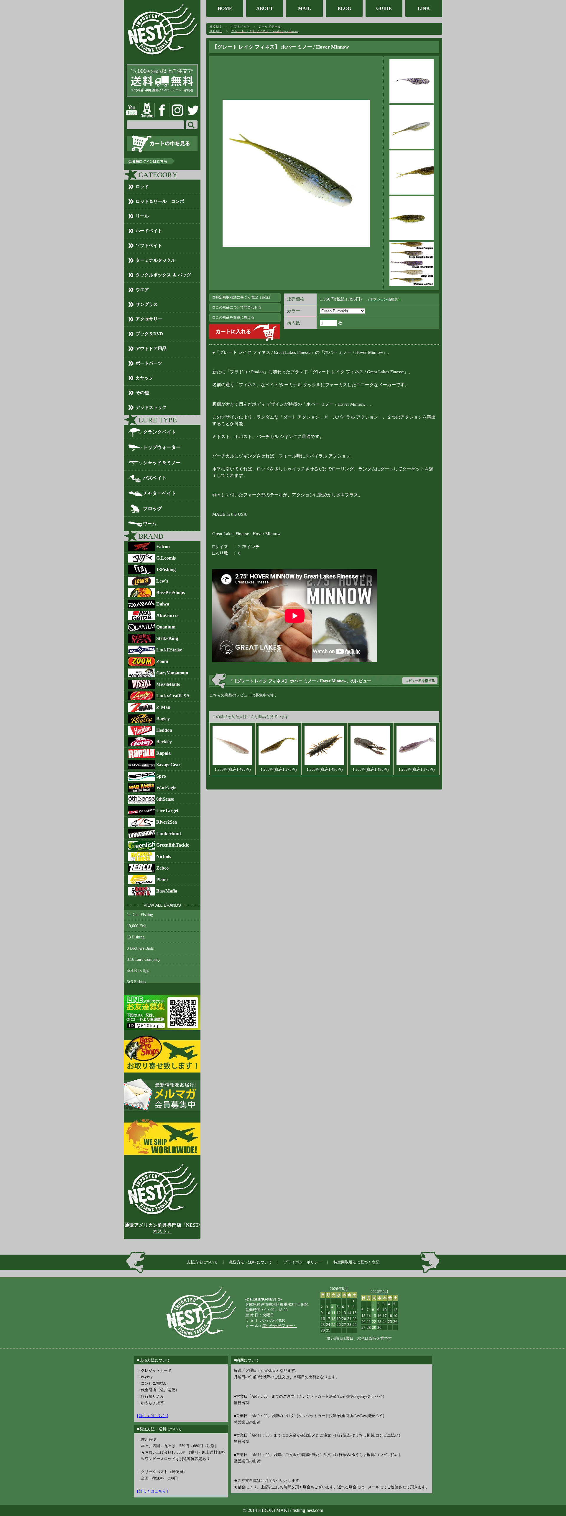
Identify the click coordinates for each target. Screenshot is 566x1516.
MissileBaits (168, 684)
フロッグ (152, 508)
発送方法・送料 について (250, 1262)
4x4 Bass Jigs (138, 970)
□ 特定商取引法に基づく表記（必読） (242, 297)
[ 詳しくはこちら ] (152, 1416)
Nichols (163, 856)
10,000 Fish (137, 926)
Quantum (165, 626)
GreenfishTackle (172, 844)
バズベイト (155, 477)
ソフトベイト (240, 26)
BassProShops (170, 592)
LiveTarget (167, 810)
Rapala (163, 753)
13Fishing (166, 569)
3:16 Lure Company (143, 959)
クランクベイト (159, 431)
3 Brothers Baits (140, 948)
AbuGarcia (167, 615)
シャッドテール (269, 26)
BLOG (344, 8)
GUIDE (384, 8)
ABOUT (264, 8)
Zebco (162, 867)
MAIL (304, 8)
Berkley (164, 741)
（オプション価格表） (384, 299)
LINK (424, 8)
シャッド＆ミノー (162, 462)
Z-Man (163, 707)
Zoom (162, 661)
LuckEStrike (169, 649)
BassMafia (166, 890)
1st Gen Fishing (140, 915)
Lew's (162, 580)
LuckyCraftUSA (173, 695)
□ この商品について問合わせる (237, 307)
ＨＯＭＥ (215, 26)
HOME (225, 8)
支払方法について (202, 1262)
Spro (161, 776)
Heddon (164, 730)
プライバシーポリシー (303, 1262)
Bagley (163, 718)
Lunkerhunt (168, 833)
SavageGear (168, 764)
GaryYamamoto (172, 672)
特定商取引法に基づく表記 (356, 1262)
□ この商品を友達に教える (233, 317)
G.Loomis (166, 557)
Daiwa (162, 603)
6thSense (165, 799)
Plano (162, 879)
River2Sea (166, 822)
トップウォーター (162, 447)
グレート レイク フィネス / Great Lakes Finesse (264, 31)
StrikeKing (167, 638)
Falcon (163, 546)
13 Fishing (135, 937)
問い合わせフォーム (279, 1325)
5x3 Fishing (137, 982)
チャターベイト (159, 493)
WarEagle (166, 787)
